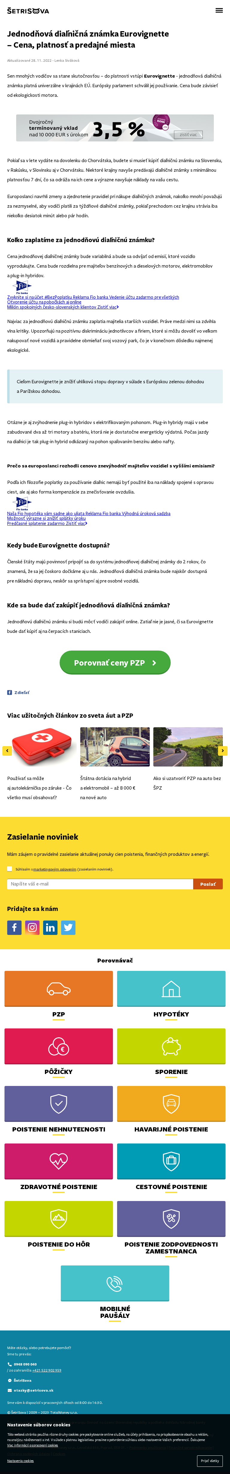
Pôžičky (59, 1071)
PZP (58, 1014)
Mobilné (115, 1312)
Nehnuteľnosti (58, 1129)
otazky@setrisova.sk (33, 1390)
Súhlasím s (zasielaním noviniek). (64, 869)
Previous (7, 751)
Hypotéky (171, 1014)
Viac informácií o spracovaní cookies (32, 1445)
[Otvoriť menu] (219, 10)
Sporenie (171, 1071)
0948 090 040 (25, 1364)
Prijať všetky (210, 1461)
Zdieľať (21, 692)
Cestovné (171, 1186)
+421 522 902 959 (46, 1370)
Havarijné (171, 1129)
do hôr (59, 1244)
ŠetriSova (22, 1380)
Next (223, 751)
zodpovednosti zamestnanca (171, 1247)
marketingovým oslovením (54, 869)
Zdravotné (58, 1186)
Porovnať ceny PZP (109, 662)
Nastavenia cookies (20, 1461)
